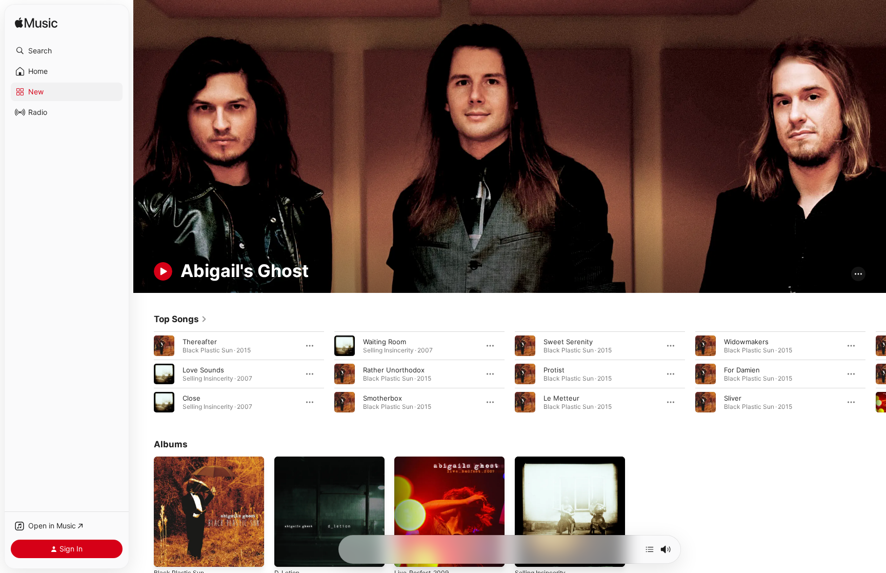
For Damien (742, 369)
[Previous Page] (143, 373)
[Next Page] (876, 373)
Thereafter (200, 341)
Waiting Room (384, 341)
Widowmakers (746, 341)
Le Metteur (561, 397)
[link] (180, 319)
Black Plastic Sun (180, 461)
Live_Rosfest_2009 (424, 461)
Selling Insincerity (543, 461)
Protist (554, 369)
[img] (36, 23)
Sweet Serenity (568, 341)
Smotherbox (382, 397)
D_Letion (287, 461)
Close (191, 397)
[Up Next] (649, 549)
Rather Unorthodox (394, 369)
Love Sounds (203, 369)
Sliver (732, 397)
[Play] (163, 271)
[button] (66, 51)
